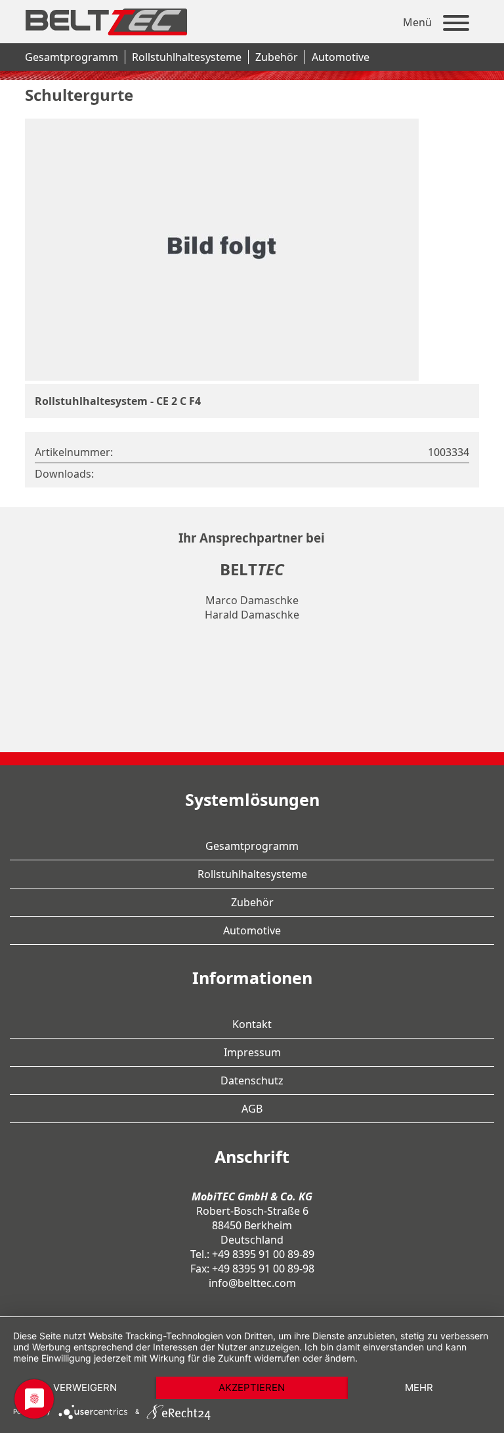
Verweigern (85, 1387)
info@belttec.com (252, 1283)
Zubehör (276, 57)
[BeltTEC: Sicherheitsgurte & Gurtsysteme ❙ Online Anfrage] (104, 40)
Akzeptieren (252, 1387)
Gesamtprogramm (71, 57)
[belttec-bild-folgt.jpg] (222, 377)
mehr (419, 1387)
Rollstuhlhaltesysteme (187, 57)
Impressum (252, 1052)
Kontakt (252, 1024)
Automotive (340, 57)
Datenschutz (252, 1080)
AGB (252, 1108)
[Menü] (456, 24)
